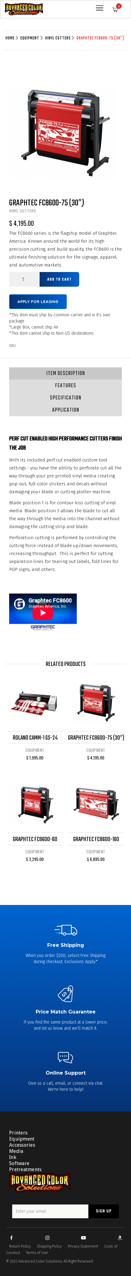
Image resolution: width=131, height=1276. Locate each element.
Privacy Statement (83, 1246)
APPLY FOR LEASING (37, 302)
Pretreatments (25, 1169)
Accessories (22, 1145)
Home (10, 38)
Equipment (29, 38)
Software (19, 1163)
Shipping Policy (49, 1246)
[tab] (65, 373)
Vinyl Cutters (58, 38)
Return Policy (20, 1246)
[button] (116, 9)
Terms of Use (37, 1253)
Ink (12, 1157)
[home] (24, 9)
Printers (18, 1133)
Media (16, 1151)
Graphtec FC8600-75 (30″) (100, 38)
